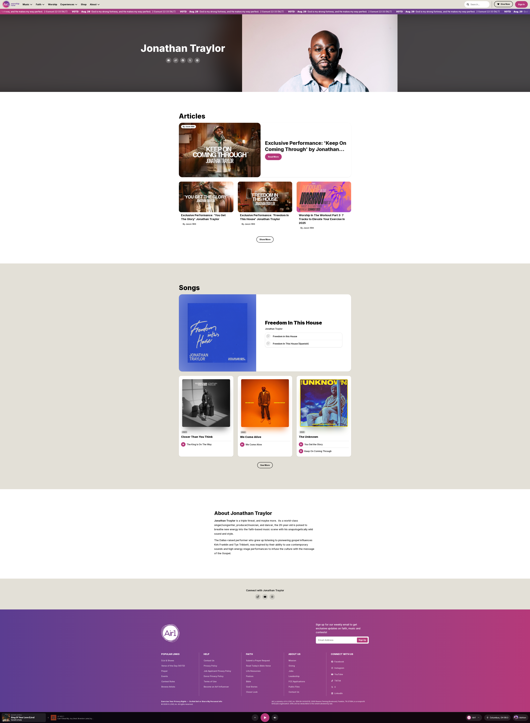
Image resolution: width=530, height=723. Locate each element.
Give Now (505, 4)
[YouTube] (265, 597)
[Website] (258, 597)
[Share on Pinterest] (197, 60)
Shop (84, 4)
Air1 (474, 717)
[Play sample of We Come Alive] (242, 444)
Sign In (521, 4)
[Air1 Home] (10, 4)
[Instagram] (272, 597)
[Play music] (265, 717)
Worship (52, 4)
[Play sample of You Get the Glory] (301, 444)
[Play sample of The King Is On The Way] (183, 444)
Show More (265, 239)
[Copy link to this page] (175, 60)
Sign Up (362, 640)
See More (265, 465)
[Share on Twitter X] (190, 60)
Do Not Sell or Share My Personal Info (205, 701)
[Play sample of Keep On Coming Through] (301, 451)
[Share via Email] (168, 60)
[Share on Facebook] (183, 60)
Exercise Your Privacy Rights (173, 701)
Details (225, 444)
